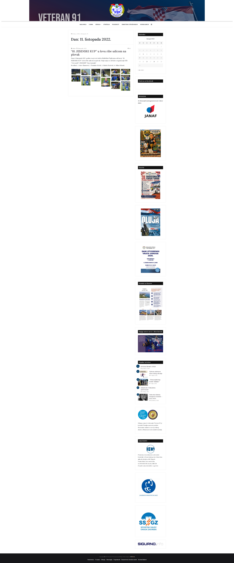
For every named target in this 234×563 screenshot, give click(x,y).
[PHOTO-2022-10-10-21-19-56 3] (125, 71)
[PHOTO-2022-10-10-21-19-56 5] (125, 77)
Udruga (97, 24)
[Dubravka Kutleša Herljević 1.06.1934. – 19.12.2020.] (143, 397)
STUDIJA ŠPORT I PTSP (148, 366)
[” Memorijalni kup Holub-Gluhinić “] (143, 382)
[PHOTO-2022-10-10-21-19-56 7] (95, 79)
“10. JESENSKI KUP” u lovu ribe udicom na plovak (98, 53)
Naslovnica (83, 24)
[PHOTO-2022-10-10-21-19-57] (105, 82)
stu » (142, 70)
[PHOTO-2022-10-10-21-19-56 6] (76, 78)
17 (139, 58)
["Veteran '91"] (117, 10)
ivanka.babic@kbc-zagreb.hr (150, 466)
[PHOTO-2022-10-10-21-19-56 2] (115, 71)
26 (147, 61)
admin (74, 48)
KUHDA (132, 556)
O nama (91, 24)
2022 (78, 34)
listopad (83, 34)
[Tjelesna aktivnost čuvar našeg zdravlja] (143, 374)
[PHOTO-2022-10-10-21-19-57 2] (85, 72)
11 (143, 54)
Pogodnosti (115, 24)
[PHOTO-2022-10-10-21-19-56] (115, 85)
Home (74, 34)
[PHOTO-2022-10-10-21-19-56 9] (95, 72)
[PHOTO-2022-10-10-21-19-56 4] (115, 77)
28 (154, 61)
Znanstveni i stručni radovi (130, 24)
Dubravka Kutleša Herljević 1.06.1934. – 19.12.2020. (155, 396)
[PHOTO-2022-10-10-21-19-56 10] (105, 73)
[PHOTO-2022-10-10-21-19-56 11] (76, 71)
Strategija (106, 24)
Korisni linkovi (144, 24)
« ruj (139, 70)
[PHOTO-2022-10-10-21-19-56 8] (85, 80)
